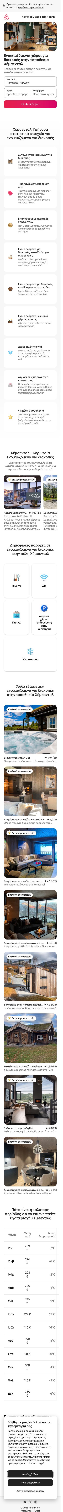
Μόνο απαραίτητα (30, 1482)
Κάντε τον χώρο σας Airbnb (38, 17)
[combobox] (30, 83)
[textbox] (17, 94)
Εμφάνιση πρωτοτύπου (30, 7)
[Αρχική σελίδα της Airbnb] (6, 17)
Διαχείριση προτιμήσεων (30, 1491)
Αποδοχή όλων (30, 1474)
